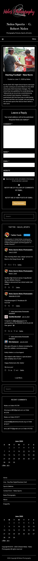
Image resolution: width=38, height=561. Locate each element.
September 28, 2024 (14, 296)
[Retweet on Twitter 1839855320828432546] (10, 306)
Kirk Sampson (14, 342)
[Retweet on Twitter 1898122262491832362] (10, 287)
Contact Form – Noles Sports (12, 491)
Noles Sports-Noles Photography (21, 250)
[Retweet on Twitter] (9, 311)
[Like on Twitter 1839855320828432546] (14, 306)
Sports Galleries (8, 486)
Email (6, 161)
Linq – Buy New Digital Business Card (15, 482)
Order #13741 (15, 406)
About (5, 499)
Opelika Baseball (15, 317)
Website (6, 171)
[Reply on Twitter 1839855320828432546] (6, 306)
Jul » (8, 465)
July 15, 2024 (25, 316)
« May (4, 465)
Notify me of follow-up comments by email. (19, 189)
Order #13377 (15, 417)
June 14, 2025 (13, 252)
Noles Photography (9, 495)
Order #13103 (27, 429)
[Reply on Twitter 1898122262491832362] (6, 287)
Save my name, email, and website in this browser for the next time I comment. (20, 180)
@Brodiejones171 (19, 321)
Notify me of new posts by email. (19, 198)
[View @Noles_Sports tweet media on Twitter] (22, 259)
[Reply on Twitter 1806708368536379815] (6, 370)
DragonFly (6, 504)
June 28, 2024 (24, 342)
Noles (28, 79)
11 (24, 451)
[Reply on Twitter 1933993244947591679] (6, 265)
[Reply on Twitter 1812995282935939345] (6, 331)
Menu (34, 39)
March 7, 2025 (13, 273)
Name (6, 152)
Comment (7, 124)
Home (5, 477)
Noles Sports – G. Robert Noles (19, 26)
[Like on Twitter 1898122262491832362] (14, 287)
